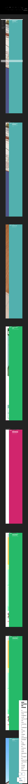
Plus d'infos (20, 779)
